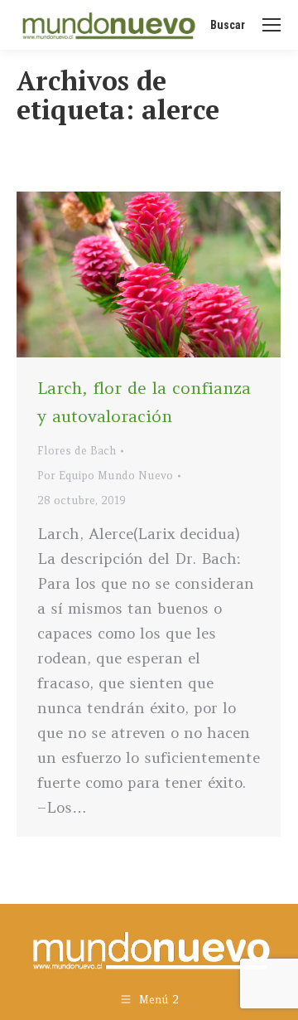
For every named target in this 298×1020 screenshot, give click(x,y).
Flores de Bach (76, 451)
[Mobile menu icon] (271, 25)
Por (105, 476)
